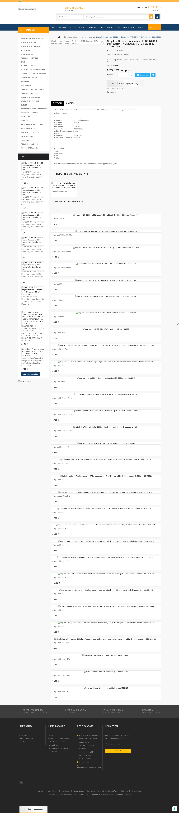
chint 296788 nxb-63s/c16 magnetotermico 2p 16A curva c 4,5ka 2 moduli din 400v (32, 250)
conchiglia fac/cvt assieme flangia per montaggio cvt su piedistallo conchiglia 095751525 (32, 362)
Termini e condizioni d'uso (107, 791)
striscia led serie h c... (61, 496)
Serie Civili (25, 121)
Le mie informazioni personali (59, 748)
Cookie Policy (83, 794)
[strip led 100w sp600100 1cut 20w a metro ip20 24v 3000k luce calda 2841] (106, 378)
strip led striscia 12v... (61, 659)
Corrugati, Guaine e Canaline (34, 74)
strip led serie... (59, 366)
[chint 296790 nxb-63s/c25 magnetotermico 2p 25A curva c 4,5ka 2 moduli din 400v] (32, 191)
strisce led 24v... (59, 219)
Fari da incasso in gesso (28, 742)
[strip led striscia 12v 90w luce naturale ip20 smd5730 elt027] (106, 655)
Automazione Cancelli (31, 42)
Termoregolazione (29, 144)
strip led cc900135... (61, 333)
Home (53, 27)
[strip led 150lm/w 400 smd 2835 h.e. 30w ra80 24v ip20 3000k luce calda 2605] (106, 264)
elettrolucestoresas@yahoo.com (88, 768)
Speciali (41, 791)
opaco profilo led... (60, 192)
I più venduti (65, 791)
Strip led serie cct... (60, 349)
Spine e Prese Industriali (32, 124)
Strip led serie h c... (60, 480)
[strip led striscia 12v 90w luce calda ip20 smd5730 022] (106, 672)
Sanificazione (27, 136)
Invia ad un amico (116, 88)
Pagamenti (92, 27)
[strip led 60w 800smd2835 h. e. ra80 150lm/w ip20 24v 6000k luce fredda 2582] (106, 280)
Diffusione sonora (29, 78)
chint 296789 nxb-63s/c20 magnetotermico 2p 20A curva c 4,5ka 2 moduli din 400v (32, 225)
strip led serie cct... (60, 463)
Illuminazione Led (29, 93)
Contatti (110, 27)
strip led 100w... (59, 382)
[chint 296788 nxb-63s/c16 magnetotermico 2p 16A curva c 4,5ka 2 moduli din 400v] (32, 241)
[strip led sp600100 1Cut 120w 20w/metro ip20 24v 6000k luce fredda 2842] (106, 443)
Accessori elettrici (30, 58)
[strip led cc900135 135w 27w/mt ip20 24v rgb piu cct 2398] (106, 329)
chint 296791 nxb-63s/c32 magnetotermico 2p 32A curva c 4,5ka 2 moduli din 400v (32, 175)
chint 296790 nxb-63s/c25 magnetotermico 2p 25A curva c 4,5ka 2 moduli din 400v (32, 200)
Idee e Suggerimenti (126, 27)
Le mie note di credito (56, 742)
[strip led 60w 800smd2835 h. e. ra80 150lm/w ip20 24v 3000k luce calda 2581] (106, 313)
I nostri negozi (78, 791)
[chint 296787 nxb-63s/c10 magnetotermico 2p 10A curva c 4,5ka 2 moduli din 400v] (32, 266)
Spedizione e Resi (77, 27)
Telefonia (25, 140)
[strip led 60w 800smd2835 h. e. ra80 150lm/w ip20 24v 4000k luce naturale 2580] (106, 296)
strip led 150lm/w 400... (62, 235)
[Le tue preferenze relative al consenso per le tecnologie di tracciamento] (174, 808)
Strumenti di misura (30, 132)
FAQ (101, 27)
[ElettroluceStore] (32, 12)
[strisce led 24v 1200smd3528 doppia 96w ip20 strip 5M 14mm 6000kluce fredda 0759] (106, 215)
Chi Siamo (62, 27)
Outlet (24, 105)
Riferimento (111, 51)
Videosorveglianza (29, 148)
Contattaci (155, 10)
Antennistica (27, 54)
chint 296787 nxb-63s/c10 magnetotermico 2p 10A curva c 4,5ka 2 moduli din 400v (32, 275)
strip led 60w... (58, 284)
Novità (25, 157)
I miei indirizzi (53, 745)
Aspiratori (25, 50)
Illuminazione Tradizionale (33, 89)
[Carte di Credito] (25, 381)
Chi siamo (124, 791)
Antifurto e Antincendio (32, 38)
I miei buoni (52, 752)
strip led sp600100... (61, 447)
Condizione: (111, 54)
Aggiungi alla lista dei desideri (153, 75)
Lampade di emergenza (30, 97)
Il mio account (56, 726)
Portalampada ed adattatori (34, 109)
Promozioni (26, 117)
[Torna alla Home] (59, 37)
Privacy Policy (136, 791)
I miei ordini (52, 735)
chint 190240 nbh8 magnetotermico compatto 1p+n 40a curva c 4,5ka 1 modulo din (32, 300)
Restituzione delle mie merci (59, 738)
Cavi (23, 62)
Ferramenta (26, 81)
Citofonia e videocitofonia (33, 70)
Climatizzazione (28, 66)
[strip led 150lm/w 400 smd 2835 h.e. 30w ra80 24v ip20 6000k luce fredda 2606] (106, 231)
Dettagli (57, 103)
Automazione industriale (32, 46)
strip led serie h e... (60, 512)
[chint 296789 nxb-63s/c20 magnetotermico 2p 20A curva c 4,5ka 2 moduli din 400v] (32, 216)
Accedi (140, 27)
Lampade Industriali (30, 101)
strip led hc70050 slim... (62, 398)
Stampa (113, 92)
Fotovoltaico (27, 85)
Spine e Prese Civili (29, 128)
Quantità (110, 75)
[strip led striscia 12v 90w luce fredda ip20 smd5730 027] (106, 688)
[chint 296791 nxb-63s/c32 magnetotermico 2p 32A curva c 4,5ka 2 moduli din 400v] (32, 166)
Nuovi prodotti (52, 791)
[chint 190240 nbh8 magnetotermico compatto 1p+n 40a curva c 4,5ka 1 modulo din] (32, 290)
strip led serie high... (61, 643)
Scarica (70, 103)
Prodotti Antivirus (29, 113)
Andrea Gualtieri (125, 794)
